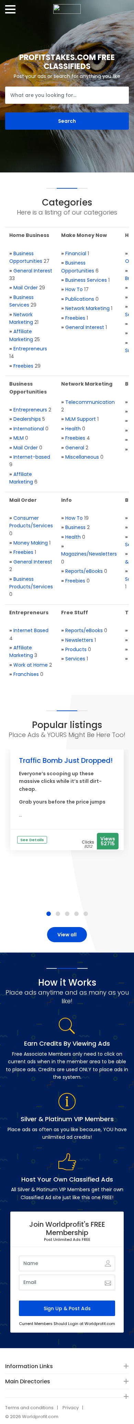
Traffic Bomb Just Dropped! (66, 760)
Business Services (86, 280)
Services (75, 658)
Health (73, 428)
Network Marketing (87, 308)
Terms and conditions (29, 1407)
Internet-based (31, 457)
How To (74, 289)
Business (75, 527)
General (74, 447)
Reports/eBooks (84, 571)
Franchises (26, 674)
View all (67, 934)
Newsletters (79, 640)
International (28, 428)
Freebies (23, 365)
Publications (79, 299)
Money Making (30, 542)
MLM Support (80, 419)
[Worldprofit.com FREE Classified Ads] (67, 6)
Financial (75, 253)
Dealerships (27, 419)
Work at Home (30, 664)
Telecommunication (90, 402)
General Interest (32, 270)
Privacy (71, 1407)
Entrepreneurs (30, 348)
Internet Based (30, 630)
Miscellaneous (82, 457)
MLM (18, 438)
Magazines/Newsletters (89, 553)
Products (76, 649)
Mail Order (25, 287)
